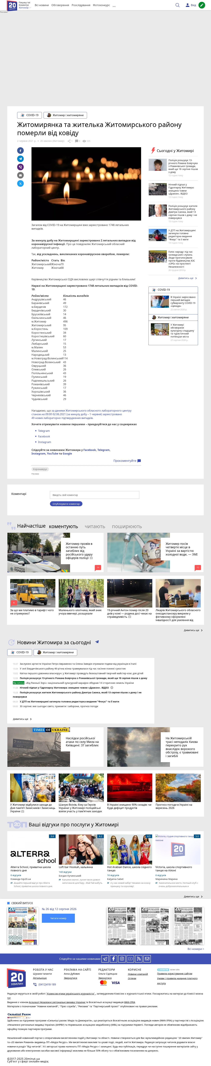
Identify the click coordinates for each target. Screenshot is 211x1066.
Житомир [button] (24, 7)
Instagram (44, 442)
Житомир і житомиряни (68, 115)
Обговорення (60, 5)
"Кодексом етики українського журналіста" (70, 993)
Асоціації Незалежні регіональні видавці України (57, 1002)
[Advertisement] (105, 38)
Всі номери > (196, 949)
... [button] (114, 5)
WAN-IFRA (129, 1002)
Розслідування (81, 5)
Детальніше (40, 978)
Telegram (44, 431)
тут (9, 997)
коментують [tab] (63, 526)
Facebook (44, 436)
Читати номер (58, 918)
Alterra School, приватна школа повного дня (31, 868)
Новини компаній (138, 974)
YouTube (52, 453)
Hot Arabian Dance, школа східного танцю (129, 868)
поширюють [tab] (127, 526)
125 (86, 141)
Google (67, 453)
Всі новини (42, 5)
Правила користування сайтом (174, 973)
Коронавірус (40, 469)
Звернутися (70, 978)
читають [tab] (95, 526)
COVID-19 (32, 115)
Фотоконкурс (101, 5)
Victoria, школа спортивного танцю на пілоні (173, 868)
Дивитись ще (188, 278)
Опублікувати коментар (66, 503)
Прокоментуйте (127, 461)
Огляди (132, 978)
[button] (97, 642)
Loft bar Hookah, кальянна (76, 867)
